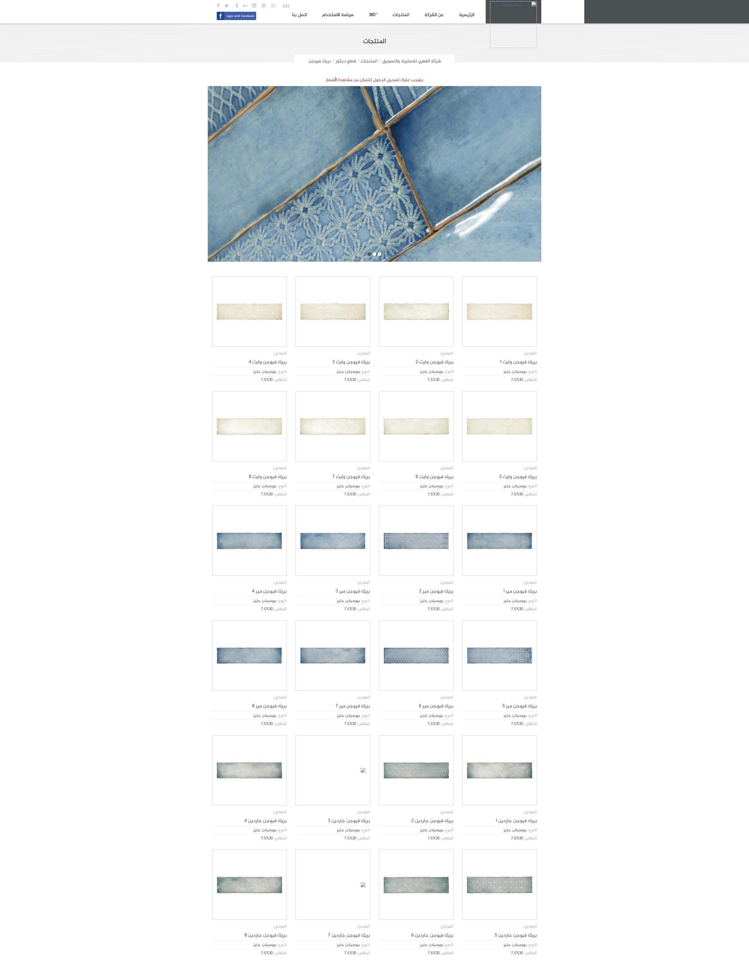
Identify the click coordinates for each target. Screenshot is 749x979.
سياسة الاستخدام (338, 15)
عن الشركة (434, 15)
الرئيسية (466, 15)
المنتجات (401, 15)
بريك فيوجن (319, 61)
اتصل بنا (299, 15)
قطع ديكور (346, 61)
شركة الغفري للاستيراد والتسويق (411, 61)
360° (373, 15)
